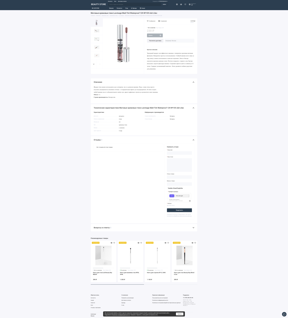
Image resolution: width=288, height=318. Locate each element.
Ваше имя (170, 150)
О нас (123, 305)
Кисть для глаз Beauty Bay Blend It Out (184, 273)
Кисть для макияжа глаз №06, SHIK (129, 273)
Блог (115, 1)
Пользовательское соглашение (160, 297)
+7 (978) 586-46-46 (159, 1)
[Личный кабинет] (177, 4)
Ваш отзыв (170, 156)
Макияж (111, 8)
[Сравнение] (181, 4)
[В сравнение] (111, 243)
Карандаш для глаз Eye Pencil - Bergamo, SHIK (211, 273)
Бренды (135, 8)
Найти (164, 4)
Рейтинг (170, 203)
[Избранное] (185, 4)
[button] (94, 64)
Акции (143, 8)
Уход (126, 8)
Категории (96, 8)
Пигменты (119, 8)
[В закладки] (114, 243)
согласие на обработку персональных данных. (179, 216)
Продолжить (179, 210)
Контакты (110, 1)
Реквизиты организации (128, 297)
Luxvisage (192, 20)
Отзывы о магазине (95, 307)
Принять (180, 314)
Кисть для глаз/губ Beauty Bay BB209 (102, 273)
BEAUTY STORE (98, 4)
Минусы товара (171, 181)
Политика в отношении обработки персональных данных (166, 302)
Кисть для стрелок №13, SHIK (156, 272)
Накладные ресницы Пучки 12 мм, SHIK (264, 273)
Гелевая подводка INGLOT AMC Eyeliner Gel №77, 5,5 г (238, 273)
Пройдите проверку (173, 191)
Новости (93, 302)
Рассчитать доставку (155, 40)
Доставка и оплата (122, 1)
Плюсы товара (170, 174)
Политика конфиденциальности (121, 315)
